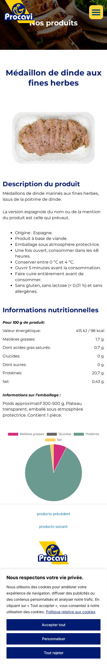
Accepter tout (53, 624)
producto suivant (53, 526)
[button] (96, 12)
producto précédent (53, 514)
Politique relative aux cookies (70, 612)
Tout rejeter (53, 653)
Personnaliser (53, 639)
